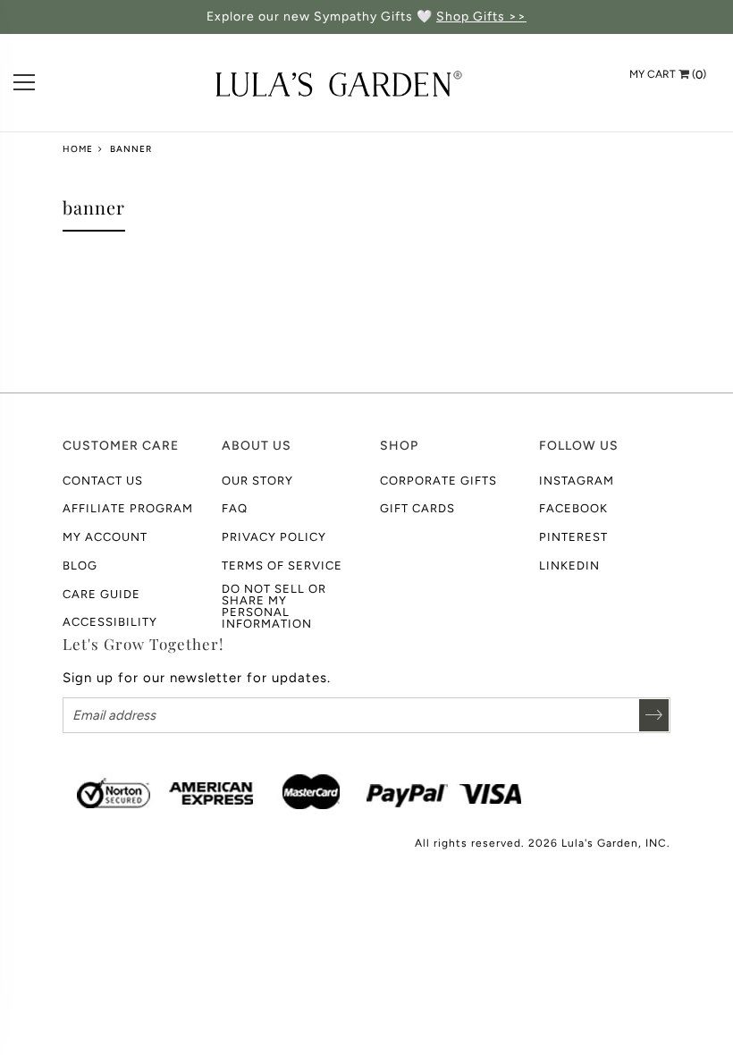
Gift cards (417, 508)
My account (105, 537)
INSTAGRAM (576, 480)
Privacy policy (274, 537)
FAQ (235, 508)
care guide (101, 594)
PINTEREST (573, 537)
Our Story (257, 480)
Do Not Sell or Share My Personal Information (274, 606)
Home (78, 149)
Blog (80, 565)
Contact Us (103, 480)
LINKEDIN (569, 565)
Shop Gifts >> (481, 17)
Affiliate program (128, 508)
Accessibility (110, 622)
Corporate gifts (438, 480)
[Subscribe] (654, 715)
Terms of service (282, 565)
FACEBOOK (573, 508)
